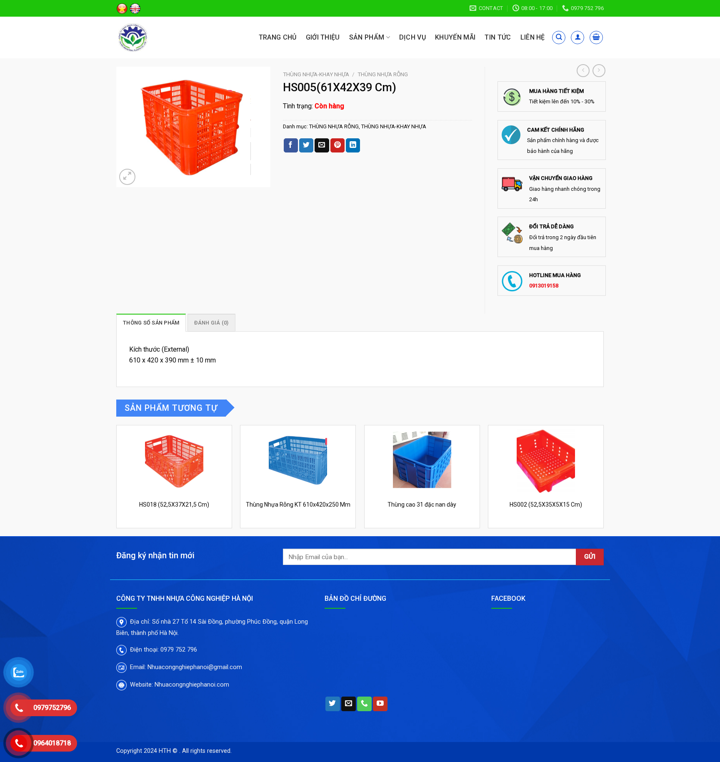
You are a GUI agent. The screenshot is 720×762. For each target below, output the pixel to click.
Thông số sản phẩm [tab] (151, 323)
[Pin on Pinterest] (337, 145)
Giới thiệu (323, 37)
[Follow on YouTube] (380, 704)
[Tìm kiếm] (558, 37)
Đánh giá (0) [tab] (211, 323)
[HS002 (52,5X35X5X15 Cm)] (545, 460)
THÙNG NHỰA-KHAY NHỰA (316, 74)
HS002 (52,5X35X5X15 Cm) (546, 504)
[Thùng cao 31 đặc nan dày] (422, 460)
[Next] (603, 479)
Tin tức (498, 37)
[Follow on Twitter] (332, 704)
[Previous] (116, 479)
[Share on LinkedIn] (353, 145)
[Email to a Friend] (322, 145)
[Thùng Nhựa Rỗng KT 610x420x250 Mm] (297, 460)
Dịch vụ (412, 37)
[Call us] (364, 704)
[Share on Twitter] (306, 145)
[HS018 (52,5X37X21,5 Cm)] (174, 460)
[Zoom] (127, 177)
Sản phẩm (367, 37)
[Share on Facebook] (291, 145)
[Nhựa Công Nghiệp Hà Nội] (155, 37)
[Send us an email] (348, 704)
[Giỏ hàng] (596, 37)
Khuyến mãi (455, 37)
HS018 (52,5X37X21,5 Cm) (174, 504)
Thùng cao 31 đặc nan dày (422, 504)
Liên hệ (532, 37)
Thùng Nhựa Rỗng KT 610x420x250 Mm (298, 504)
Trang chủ (278, 37)
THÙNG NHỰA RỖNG (383, 74)
